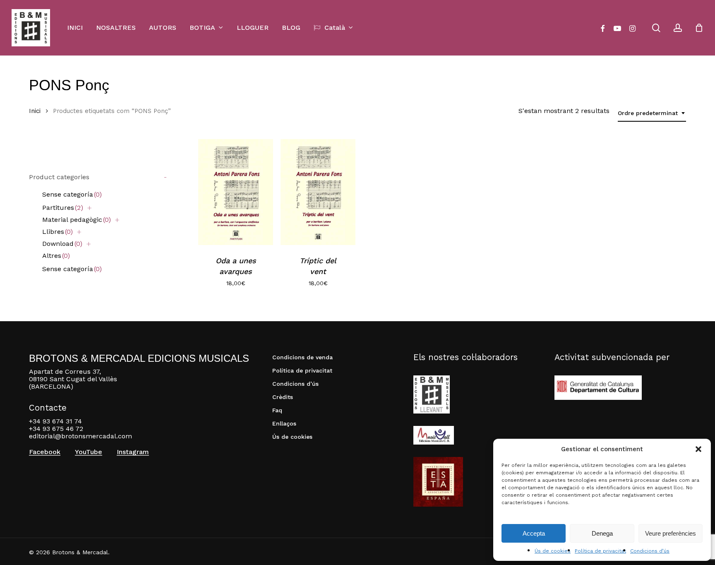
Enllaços (284, 423)
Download (62, 244)
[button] (698, 449)
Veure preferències (670, 533)
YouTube (88, 452)
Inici (35, 111)
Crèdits (282, 397)
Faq (277, 410)
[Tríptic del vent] (318, 192)
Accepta (534, 533)
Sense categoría (72, 194)
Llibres (57, 232)
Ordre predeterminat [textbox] (648, 113)
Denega (602, 533)
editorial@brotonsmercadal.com (80, 436)
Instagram (133, 452)
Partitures (62, 208)
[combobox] (652, 113)
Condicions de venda (302, 357)
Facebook (44, 452)
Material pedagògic (76, 220)
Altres (56, 256)
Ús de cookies (553, 551)
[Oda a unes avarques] (235, 192)
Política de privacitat (600, 551)
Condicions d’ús (649, 551)
